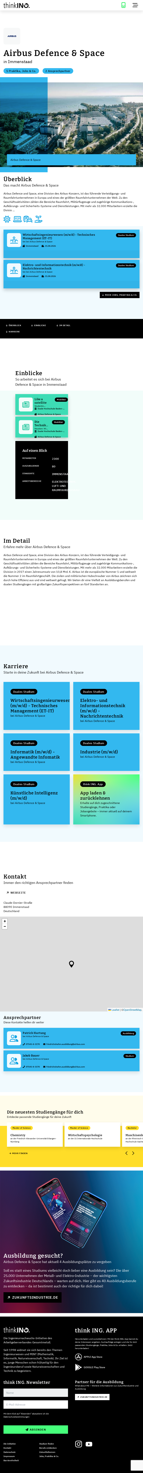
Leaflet (115, 1009)
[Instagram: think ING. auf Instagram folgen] (78, 1444)
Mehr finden (20, 1153)
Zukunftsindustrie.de (35, 1297)
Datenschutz (9, 1452)
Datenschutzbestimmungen (16, 1416)
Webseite (18, 892)
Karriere (14, 331)
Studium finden (46, 1443)
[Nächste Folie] (133, 1153)
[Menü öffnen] (135, 5)
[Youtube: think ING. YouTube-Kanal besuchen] (88, 1444)
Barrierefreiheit (11, 1460)
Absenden (38, 1429)
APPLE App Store (93, 1356)
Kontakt (7, 1448)
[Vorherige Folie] (126, 1153)
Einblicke (40, 325)
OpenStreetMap (132, 1009)
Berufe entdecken (48, 1448)
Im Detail (64, 325)
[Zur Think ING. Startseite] (35, 5)
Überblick (15, 325)
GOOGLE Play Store (94, 1367)
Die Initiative (9, 1443)
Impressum (9, 1456)
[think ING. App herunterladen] (123, 5)
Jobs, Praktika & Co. (49, 1456)
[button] (71, 964)
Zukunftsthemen (47, 1452)
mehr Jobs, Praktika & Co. (121, 295)
